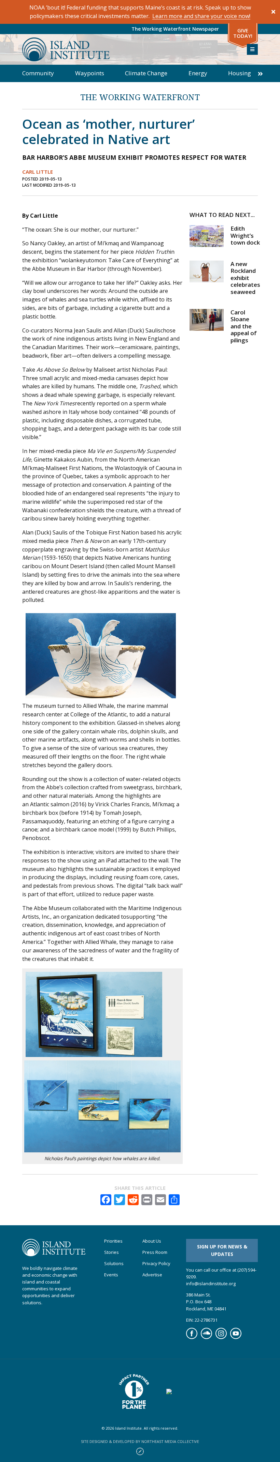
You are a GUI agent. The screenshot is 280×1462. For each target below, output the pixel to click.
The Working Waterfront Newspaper (175, 29)
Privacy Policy (156, 1263)
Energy (197, 73)
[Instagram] (221, 1337)
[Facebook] (191, 1337)
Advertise (152, 1275)
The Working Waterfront (140, 97)
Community (38, 73)
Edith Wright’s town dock (245, 235)
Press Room (154, 1252)
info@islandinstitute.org (211, 1283)
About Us (151, 1241)
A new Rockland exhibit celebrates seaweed (245, 278)
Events (111, 1275)
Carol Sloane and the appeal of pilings (243, 326)
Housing (239, 73)
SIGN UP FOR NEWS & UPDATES (222, 1250)
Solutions (114, 1263)
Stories (111, 1252)
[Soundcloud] (206, 1337)
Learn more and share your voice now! (201, 16)
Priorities (113, 1241)
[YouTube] (235, 1337)
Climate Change (146, 73)
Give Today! (242, 33)
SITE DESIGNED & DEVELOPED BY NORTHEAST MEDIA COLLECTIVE (140, 1441)
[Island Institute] (129, 49)
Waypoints (89, 73)
